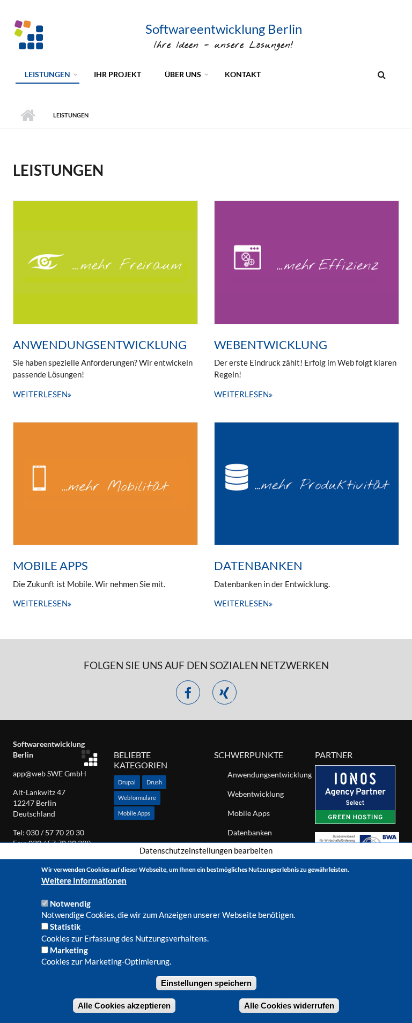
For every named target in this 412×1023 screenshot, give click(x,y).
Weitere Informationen (84, 880)
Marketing (69, 950)
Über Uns (183, 74)
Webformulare (137, 797)
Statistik (65, 926)
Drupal (127, 782)
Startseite (27, 115)
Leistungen (47, 74)
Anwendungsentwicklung (100, 344)
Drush (154, 782)
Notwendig (70, 903)
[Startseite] (29, 34)
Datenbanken (258, 565)
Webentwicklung (270, 344)
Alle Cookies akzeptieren (124, 1005)
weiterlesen (40, 394)
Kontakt (243, 74)
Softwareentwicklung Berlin (223, 28)
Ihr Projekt (117, 74)
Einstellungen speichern (206, 983)
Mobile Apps (50, 565)
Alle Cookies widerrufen (289, 1005)
